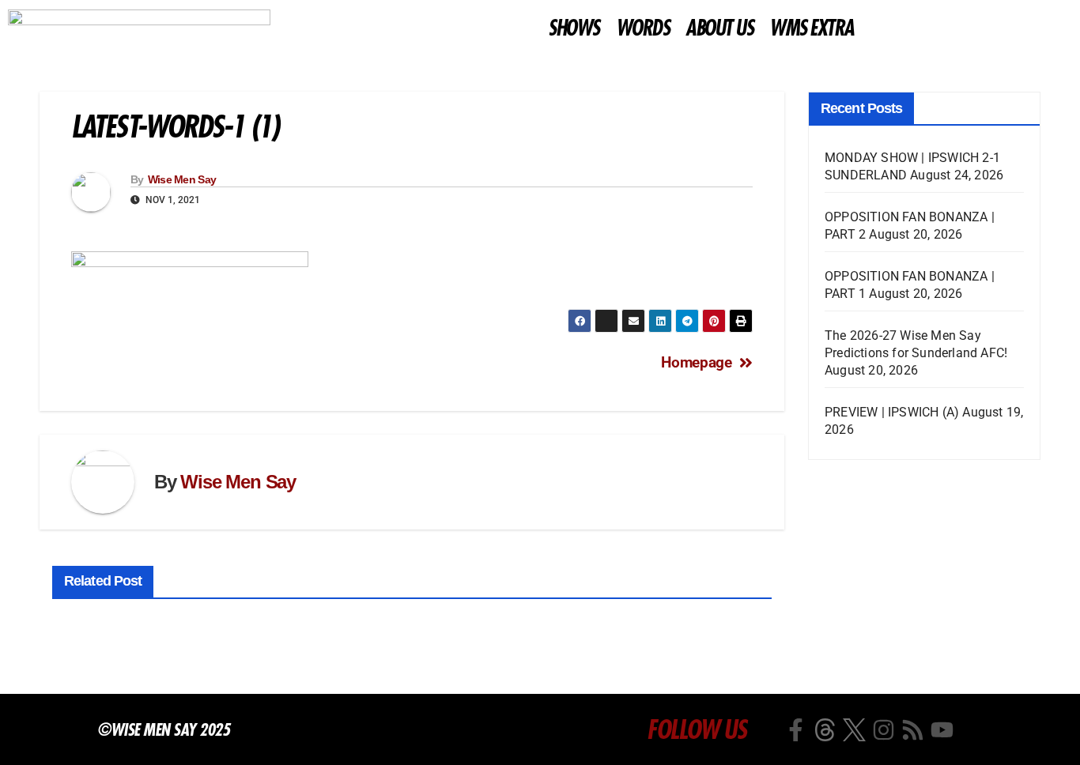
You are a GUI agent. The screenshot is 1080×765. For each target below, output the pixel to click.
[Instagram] (883, 729)
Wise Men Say (182, 179)
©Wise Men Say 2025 (163, 729)
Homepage (696, 362)
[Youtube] (942, 729)
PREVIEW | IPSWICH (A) (892, 412)
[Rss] (912, 729)
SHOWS (573, 28)
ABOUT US (719, 28)
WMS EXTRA (811, 28)
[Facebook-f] (795, 729)
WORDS (643, 28)
